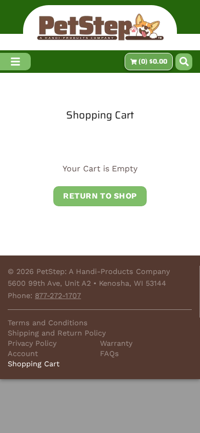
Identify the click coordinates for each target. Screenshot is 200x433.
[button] (183, 61)
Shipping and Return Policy (57, 333)
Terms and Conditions (48, 323)
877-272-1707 (58, 295)
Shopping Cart (100, 115)
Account (23, 353)
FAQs (109, 353)
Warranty (116, 343)
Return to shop (100, 196)
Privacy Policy (32, 343)
